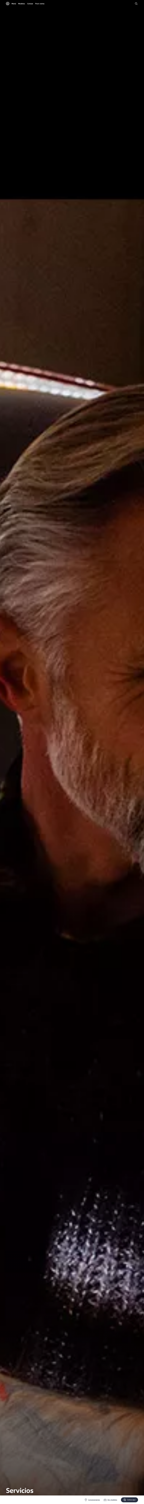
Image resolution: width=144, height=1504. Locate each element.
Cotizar (30, 3)
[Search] (136, 3)
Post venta (39, 3)
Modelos (21, 3)
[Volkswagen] (7, 3)
